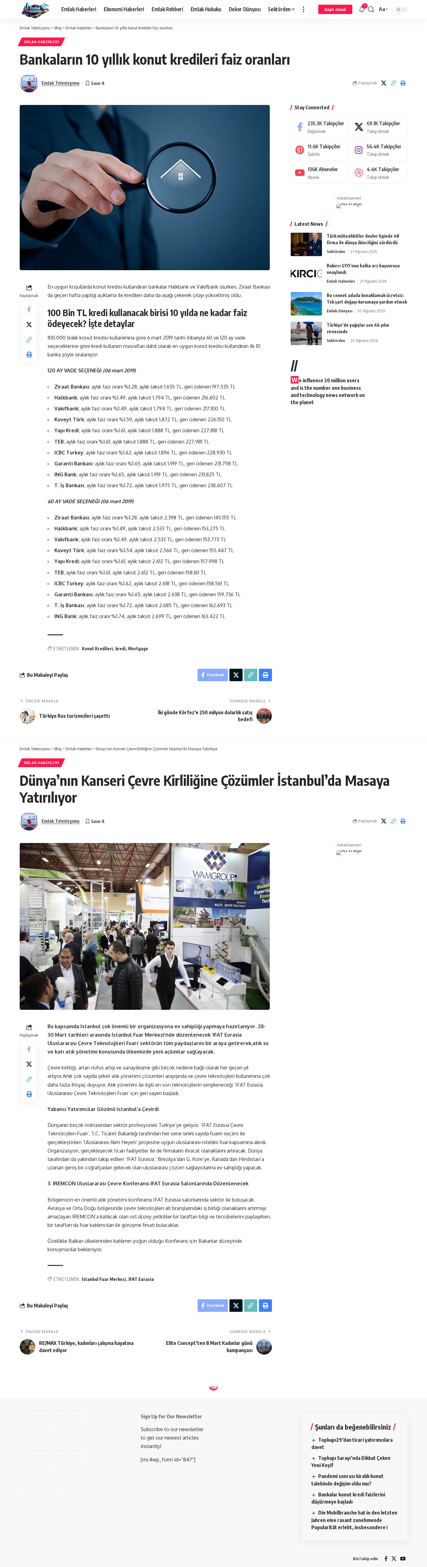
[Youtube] (319, 173)
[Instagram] (378, 150)
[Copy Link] (393, 83)
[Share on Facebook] (29, 309)
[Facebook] (319, 127)
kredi (120, 648)
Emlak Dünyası (339, 310)
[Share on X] (383, 83)
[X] (378, 127)
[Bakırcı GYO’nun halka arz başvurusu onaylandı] (306, 274)
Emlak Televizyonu (60, 83)
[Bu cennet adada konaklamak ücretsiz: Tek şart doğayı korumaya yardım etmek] (306, 303)
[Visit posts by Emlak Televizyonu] (29, 83)
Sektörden (336, 251)
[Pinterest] (319, 150)
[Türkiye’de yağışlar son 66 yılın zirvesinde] (306, 333)
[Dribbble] (378, 173)
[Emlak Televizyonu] (35, 9)
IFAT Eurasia (141, 1279)
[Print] (403, 83)
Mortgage (138, 648)
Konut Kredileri (97, 648)
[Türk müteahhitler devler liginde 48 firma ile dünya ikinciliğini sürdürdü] (306, 244)
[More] (29, 1556)
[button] (303, 9)
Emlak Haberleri (41, 41)
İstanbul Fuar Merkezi (104, 1279)
